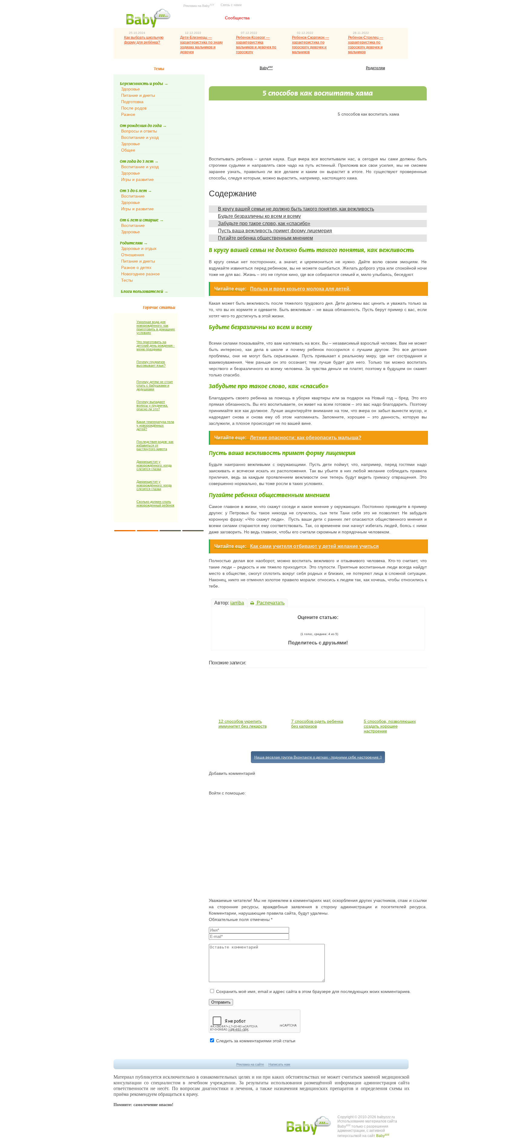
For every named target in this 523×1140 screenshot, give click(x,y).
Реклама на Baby (198, 5)
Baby (266, 68)
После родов (133, 108)
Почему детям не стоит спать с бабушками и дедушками (155, 385)
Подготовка (132, 101)
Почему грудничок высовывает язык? (151, 363)
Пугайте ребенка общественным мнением (265, 238)
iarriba (237, 602)
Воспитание (133, 196)
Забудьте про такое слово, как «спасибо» (264, 223)
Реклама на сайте (250, 1064)
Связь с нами (231, 5)
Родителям (375, 68)
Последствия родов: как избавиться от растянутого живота (155, 445)
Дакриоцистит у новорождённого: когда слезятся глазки (154, 465)
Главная (202, 17)
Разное (128, 114)
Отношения (132, 254)
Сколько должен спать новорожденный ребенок (155, 503)
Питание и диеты (138, 95)
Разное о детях (136, 267)
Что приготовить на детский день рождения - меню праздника (156, 345)
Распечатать (270, 602)
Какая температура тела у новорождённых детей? (155, 425)
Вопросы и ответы (139, 131)
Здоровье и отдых (138, 248)
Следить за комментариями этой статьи (255, 1040)
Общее (128, 150)
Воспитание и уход (140, 137)
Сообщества (237, 17)
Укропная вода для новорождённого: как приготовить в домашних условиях (156, 327)
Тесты (127, 280)
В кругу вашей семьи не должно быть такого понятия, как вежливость (296, 208)
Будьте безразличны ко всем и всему (259, 216)
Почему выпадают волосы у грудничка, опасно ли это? (152, 405)
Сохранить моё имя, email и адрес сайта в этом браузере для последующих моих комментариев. (313, 991)
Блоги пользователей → (144, 291)
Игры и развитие (137, 179)
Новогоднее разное (140, 273)
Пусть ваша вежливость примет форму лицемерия (275, 230)
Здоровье (130, 89)
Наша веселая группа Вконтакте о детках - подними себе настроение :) (318, 757)
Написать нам (279, 1064)
